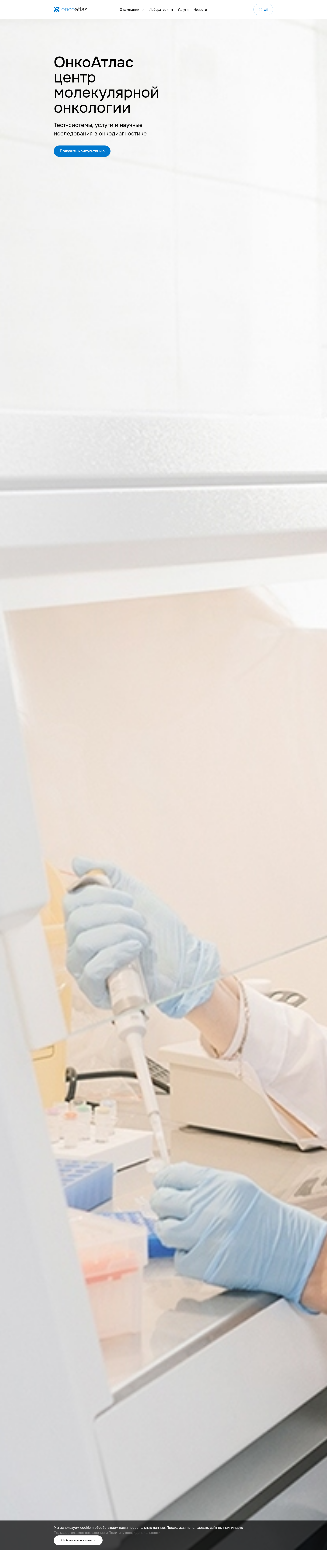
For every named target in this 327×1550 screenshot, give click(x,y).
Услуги (183, 9)
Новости (200, 9)
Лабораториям (161, 9)
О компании (129, 9)
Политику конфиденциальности (134, 1533)
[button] (82, 151)
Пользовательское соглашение (79, 1533)
